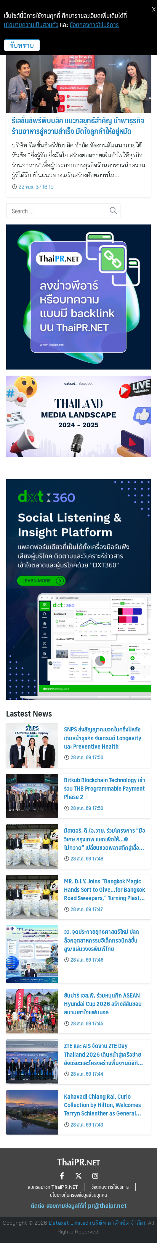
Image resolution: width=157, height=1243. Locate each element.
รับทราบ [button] (22, 45)
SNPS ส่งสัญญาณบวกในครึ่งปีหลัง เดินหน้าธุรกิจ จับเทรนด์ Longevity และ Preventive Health (102, 737)
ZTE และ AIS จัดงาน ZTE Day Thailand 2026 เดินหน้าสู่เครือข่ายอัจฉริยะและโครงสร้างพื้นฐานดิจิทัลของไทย (102, 1058)
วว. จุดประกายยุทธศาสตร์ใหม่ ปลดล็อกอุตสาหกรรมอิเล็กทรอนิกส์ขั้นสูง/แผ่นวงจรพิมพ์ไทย (101, 940)
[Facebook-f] (61, 1175)
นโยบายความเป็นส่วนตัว (31, 25)
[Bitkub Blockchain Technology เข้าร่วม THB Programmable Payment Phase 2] (32, 796)
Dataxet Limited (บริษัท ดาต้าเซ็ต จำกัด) (97, 1222)
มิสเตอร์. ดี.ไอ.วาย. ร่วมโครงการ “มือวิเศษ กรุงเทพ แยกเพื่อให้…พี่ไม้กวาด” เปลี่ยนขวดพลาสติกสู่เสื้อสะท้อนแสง (104, 843)
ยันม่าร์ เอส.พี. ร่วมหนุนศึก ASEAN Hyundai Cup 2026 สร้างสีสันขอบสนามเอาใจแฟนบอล (102, 1003)
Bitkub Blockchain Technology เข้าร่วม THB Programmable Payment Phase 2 (104, 788)
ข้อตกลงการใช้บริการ (94, 25)
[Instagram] (95, 1175)
